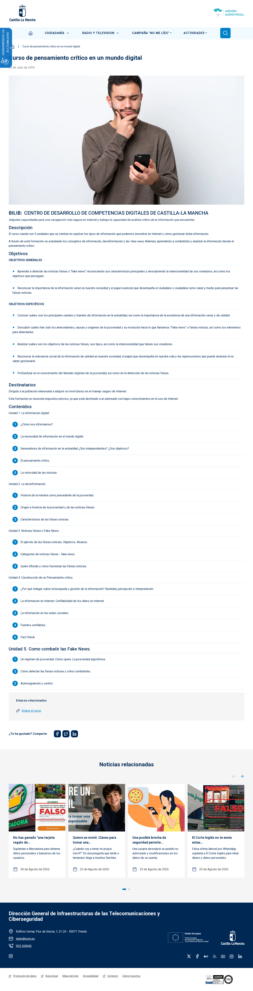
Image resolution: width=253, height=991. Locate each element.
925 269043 (24, 946)
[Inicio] (229, 12)
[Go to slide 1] (124, 889)
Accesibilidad (90, 975)
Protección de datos (24, 975)
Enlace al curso (31, 710)
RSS (214, 956)
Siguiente (242, 776)
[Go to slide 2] (129, 889)
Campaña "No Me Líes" (150, 33)
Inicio (30, 33)
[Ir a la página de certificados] (224, 979)
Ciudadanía (54, 33)
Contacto (112, 975)
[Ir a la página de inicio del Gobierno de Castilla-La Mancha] (22, 12)
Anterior (234, 776)
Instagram (10, 956)
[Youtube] (223, 956)
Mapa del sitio (70, 975)
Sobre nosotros (131, 975)
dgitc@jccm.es (25, 938)
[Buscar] (225, 33)
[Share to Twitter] (65, 733)
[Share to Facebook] (57, 733)
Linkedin (240, 956)
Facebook (197, 956)
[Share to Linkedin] (74, 733)
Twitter (189, 956)
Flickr (206, 956)
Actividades (194, 33)
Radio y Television (98, 33)
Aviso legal (51, 975)
